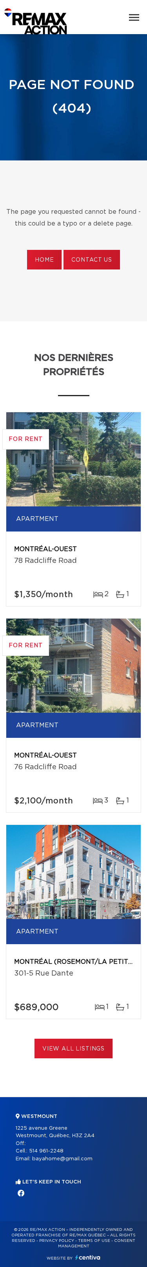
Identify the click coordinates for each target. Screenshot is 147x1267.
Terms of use (94, 1241)
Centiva (87, 1257)
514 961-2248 (46, 1151)
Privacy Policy (56, 1241)
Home (44, 260)
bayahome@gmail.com (62, 1158)
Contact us (91, 260)
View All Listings (73, 1049)
